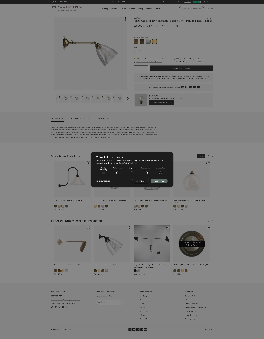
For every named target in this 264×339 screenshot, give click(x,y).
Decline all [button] (140, 181)
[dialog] (132, 169)
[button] (103, 181)
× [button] (170, 154)
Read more (133, 163)
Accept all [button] (159, 181)
